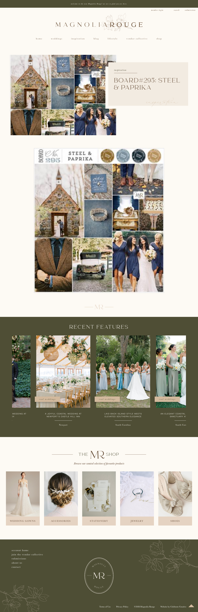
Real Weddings (23, 399)
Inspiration (120, 70)
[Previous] (16, 381)
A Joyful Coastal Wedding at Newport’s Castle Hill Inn (39, 415)
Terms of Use (105, 606)
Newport (39, 424)
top (191, 605)
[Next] (181, 381)
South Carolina (99, 424)
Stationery (99, 520)
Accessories (61, 520)
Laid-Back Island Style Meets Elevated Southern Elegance (99, 415)
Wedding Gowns (23, 520)
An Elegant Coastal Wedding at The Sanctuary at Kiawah (158, 415)
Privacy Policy (122, 606)
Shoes (175, 520)
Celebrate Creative (178, 606)
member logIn (157, 10)
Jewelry (137, 520)
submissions (190, 10)
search (177, 10)
